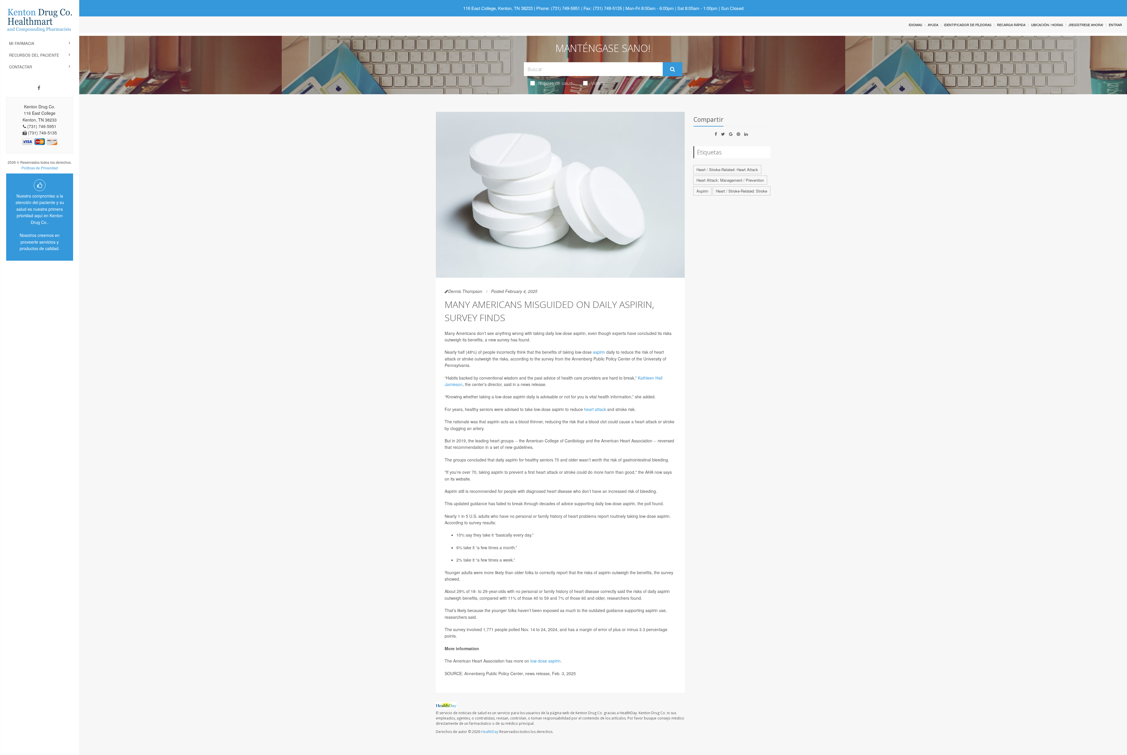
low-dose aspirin (545, 661)
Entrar (1115, 24)
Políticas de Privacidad (39, 167)
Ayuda (933, 24)
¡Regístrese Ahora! (1086, 24)
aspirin (599, 352)
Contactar (20, 67)
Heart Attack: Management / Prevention (730, 180)
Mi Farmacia (21, 43)
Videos (598, 83)
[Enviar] (672, 69)
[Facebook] (39, 88)
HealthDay (489, 731)
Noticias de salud (555, 83)
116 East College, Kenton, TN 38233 (498, 8)
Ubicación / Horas (1047, 24)
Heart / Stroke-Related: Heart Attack (727, 169)
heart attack (595, 409)
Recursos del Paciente (34, 55)
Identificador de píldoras (967, 24)
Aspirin (702, 191)
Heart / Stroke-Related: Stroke (741, 191)
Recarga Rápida (1011, 24)
